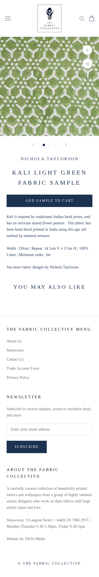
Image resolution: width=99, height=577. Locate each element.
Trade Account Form (23, 368)
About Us (14, 341)
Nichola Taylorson (50, 159)
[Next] (66, 144)
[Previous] (33, 144)
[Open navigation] (7, 18)
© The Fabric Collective (49, 563)
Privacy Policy (18, 377)
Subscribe (27, 447)
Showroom (15, 350)
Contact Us (15, 359)
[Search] (81, 18)
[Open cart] (91, 18)
